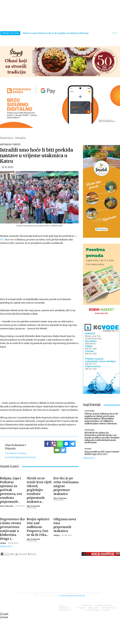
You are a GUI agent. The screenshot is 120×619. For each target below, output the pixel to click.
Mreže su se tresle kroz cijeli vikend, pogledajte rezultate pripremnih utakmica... (39, 490)
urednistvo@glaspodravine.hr (20, 457)
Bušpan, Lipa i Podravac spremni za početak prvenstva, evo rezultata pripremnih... (11, 490)
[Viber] (54, 444)
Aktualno (20, 137)
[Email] (57, 450)
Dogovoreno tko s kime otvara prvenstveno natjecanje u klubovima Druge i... (12, 529)
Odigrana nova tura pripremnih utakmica (64, 525)
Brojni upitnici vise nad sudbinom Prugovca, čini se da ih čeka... (38, 527)
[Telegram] (72, 444)
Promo (88, 449)
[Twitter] (63, 450)
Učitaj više (5, 546)
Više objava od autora (16, 453)
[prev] (113, 33)
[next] (115, 33)
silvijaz (3, 543)
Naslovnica (6, 137)
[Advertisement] (39, 271)
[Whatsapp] (60, 444)
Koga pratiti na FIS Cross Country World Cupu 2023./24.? (102, 453)
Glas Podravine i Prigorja (15, 447)
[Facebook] (47, 444)
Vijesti (16, 144)
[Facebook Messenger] (66, 444)
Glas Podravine (6, 506)
